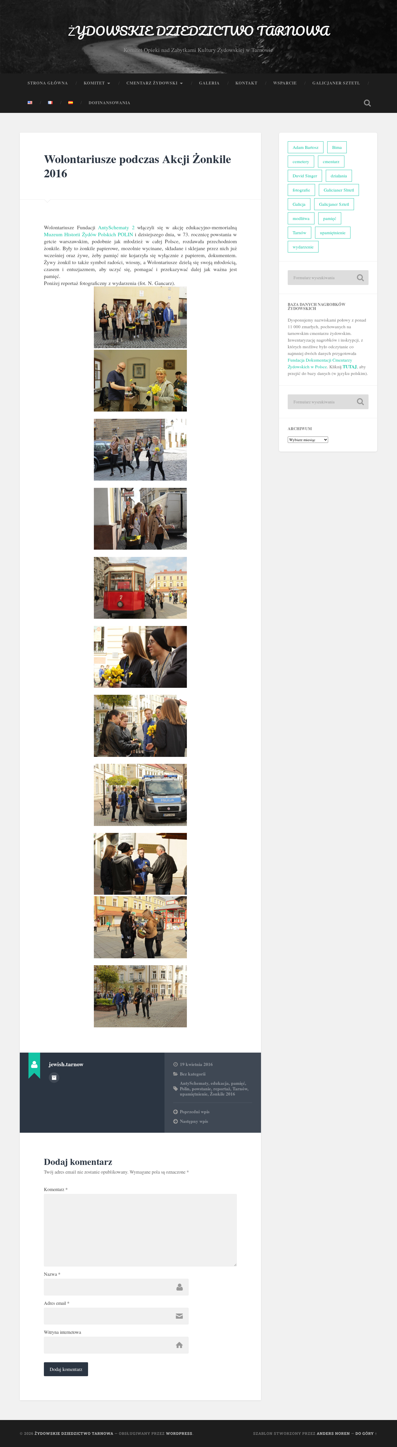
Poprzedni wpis (195, 1111)
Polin (184, 1088)
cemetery (301, 161)
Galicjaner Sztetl (336, 83)
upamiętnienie (194, 1094)
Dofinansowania (109, 103)
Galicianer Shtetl (339, 190)
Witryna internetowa (62, 1332)
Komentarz (56, 1189)
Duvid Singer (305, 175)
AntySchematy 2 (116, 227)
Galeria (209, 83)
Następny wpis (194, 1121)
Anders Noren (333, 1433)
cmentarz (331, 161)
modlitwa (301, 218)
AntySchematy (194, 1083)
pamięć (238, 1083)
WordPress (179, 1433)
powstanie (201, 1088)
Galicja (299, 204)
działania (339, 175)
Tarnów (240, 1088)
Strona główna (48, 83)
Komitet (94, 83)
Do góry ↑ (366, 1433)
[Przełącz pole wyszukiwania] (367, 103)
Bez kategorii (192, 1074)
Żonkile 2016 (222, 1094)
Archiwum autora (54, 1077)
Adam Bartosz (306, 147)
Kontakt (246, 83)
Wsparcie (285, 83)
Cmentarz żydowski (152, 83)
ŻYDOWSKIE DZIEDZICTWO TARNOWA (198, 30)
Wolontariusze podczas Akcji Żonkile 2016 (137, 165)
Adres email (56, 1303)
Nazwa (52, 1274)
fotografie (301, 190)
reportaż (221, 1088)
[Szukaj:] (328, 277)
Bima (337, 147)
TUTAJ (350, 366)
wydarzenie (303, 247)
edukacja (220, 1083)
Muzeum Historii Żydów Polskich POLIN (88, 234)
